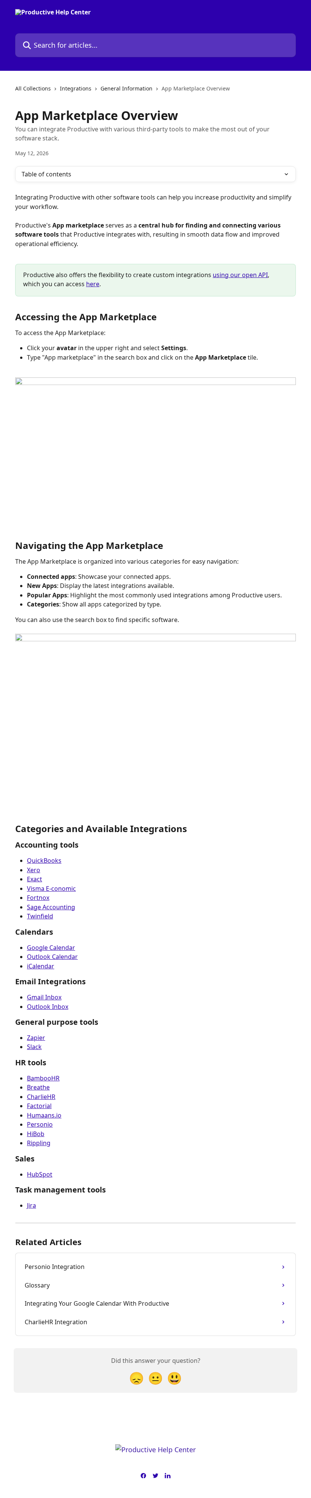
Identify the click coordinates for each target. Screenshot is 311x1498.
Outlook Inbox (47, 1006)
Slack (34, 1047)
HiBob (35, 1134)
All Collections (33, 88)
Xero (33, 870)
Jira (31, 1205)
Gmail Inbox (44, 997)
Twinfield (40, 916)
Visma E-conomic (51, 888)
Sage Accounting (51, 907)
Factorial (39, 1106)
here (92, 284)
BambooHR (43, 1078)
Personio (40, 1124)
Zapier (36, 1037)
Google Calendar (51, 947)
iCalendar (40, 966)
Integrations (75, 88)
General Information (126, 88)
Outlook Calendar (52, 956)
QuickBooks (44, 860)
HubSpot (39, 1174)
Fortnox (38, 897)
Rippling (38, 1143)
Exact (34, 879)
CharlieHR (41, 1097)
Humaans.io (44, 1115)
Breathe (38, 1087)
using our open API (240, 275)
